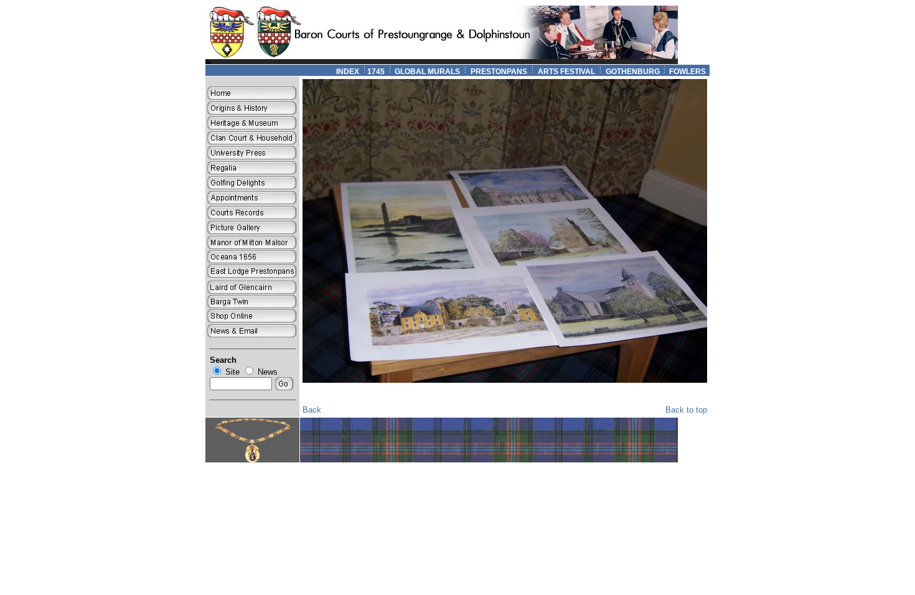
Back (312, 410)
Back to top (686, 410)
